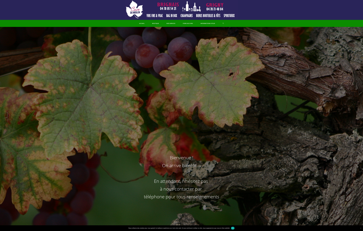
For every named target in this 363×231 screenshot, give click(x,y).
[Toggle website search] (223, 23)
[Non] (361, 228)
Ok (233, 228)
